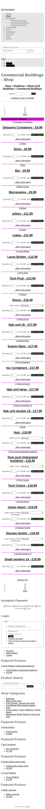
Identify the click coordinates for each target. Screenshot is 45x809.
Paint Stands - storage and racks (20, 703)
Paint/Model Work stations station (21, 705)
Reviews (10, 34)
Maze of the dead (18, 20)
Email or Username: (17, 626)
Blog (8, 36)
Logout (9, 655)
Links (8, 29)
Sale (8, 708)
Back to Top (22, 580)
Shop (8, 16)
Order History (12, 653)
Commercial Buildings (29, 88)
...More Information (22, 139)
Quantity (7, 135)
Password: (12, 631)
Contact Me (11, 27)
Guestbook (11, 32)
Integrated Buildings (20, 23)
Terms (8, 38)
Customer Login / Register (22, 98)
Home (8, 14)
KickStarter (11, 18)
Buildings (19, 86)
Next (25, 114)
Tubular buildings (18, 25)
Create (27, 807)
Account (9, 651)
